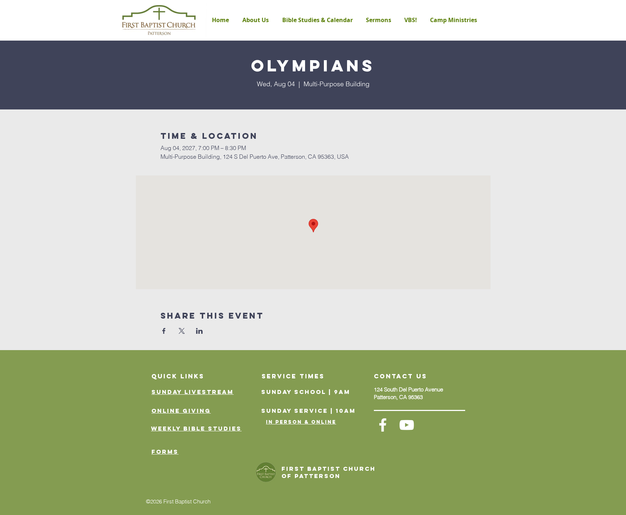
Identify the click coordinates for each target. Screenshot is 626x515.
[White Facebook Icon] (383, 425)
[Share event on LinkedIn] (199, 331)
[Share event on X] (181, 331)
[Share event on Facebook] (163, 331)
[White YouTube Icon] (407, 425)
